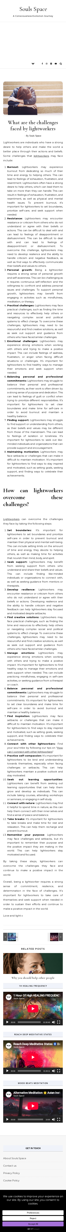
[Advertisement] (33, 40)
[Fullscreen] (58, 1022)
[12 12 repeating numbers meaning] (55, 937)
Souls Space (33, 9)
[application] (33, 1008)
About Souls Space (14, 1158)
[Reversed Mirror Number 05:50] (10, 937)
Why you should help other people (33, 978)
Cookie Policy (11, 1180)
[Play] (7, 1022)
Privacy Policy (11, 1173)
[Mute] (53, 1022)
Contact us (9, 1165)
